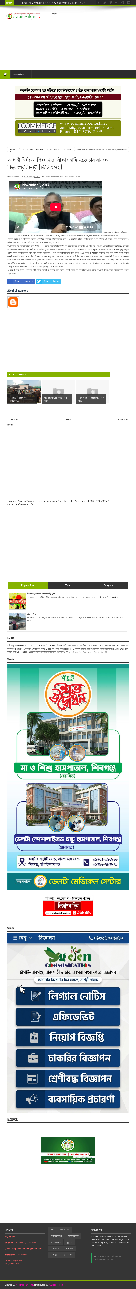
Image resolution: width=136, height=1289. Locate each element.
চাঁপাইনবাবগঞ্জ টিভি (62, 652)
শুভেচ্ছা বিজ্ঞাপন (78, 652)
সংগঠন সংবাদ (92, 645)
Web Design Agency (25, 1285)
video (48, 649)
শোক (117, 645)
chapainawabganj (120, 649)
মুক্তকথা (28, 649)
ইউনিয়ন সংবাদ (11, 652)
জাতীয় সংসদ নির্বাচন (93, 649)
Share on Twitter (51, 281)
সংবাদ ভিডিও (68, 1254)
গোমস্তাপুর (78, 649)
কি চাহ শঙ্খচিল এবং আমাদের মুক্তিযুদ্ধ (41, 593)
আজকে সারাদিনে (79, 645)
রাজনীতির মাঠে (109, 645)
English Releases (25, 652)
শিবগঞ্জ (78, 176)
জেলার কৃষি (36, 649)
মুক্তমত (69, 1242)
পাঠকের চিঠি (103, 652)
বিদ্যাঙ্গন (54, 1254)
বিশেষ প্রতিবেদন (69, 176)
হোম (52, 1229)
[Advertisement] (94, 39)
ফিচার (84, 649)
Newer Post (13, 419)
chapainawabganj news (54, 176)
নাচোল (54, 652)
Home (68, 419)
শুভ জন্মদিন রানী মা (106, 649)
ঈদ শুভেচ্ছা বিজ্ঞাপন (58, 649)
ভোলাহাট (71, 652)
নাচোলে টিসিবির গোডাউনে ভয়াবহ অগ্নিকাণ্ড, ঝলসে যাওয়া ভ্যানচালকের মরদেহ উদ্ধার (54, 2)
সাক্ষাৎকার (10, 649)
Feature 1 (20, 649)
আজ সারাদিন (18, 74)
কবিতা (94, 652)
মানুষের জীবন (31, 614)
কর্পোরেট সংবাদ (38, 652)
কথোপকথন (55, 1248)
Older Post (123, 419)
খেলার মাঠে (124, 645)
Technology (87, 652)
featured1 (69, 649)
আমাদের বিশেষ (56, 1236)
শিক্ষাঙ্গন (100, 645)
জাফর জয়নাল (47, 652)
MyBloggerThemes (57, 1285)
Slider (50, 645)
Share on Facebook (23, 281)
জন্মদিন (98, 652)
